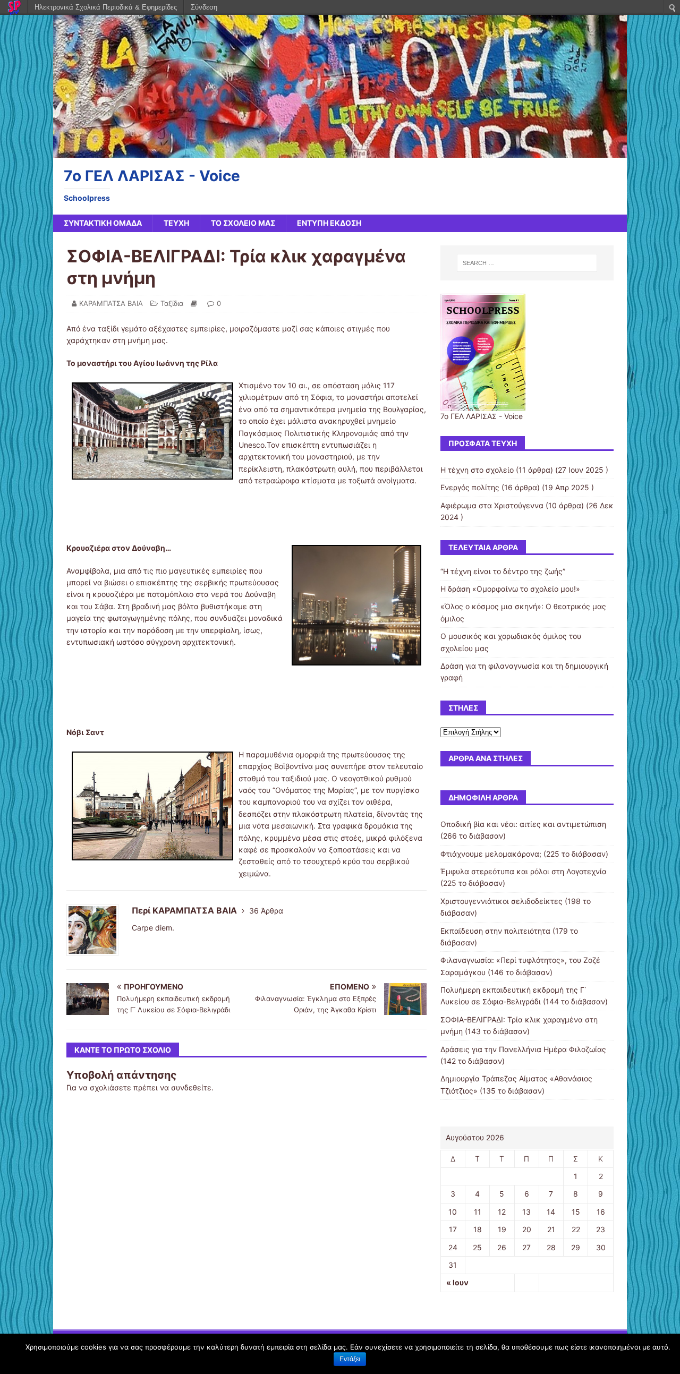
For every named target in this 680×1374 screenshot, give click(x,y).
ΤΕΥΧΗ (176, 222)
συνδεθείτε (191, 1087)
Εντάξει (349, 1359)
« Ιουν (457, 1282)
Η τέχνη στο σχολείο (477, 469)
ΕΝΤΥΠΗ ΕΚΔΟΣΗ (329, 222)
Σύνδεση (204, 7)
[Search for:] (527, 263)
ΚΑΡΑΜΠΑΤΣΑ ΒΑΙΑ (111, 303)
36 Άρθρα (266, 910)
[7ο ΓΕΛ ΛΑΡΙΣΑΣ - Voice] (340, 151)
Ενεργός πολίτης (469, 487)
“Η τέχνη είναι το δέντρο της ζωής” (502, 571)
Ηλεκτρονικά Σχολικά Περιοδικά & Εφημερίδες (106, 7)
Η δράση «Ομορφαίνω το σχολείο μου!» (510, 588)
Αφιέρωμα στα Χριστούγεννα (491, 505)
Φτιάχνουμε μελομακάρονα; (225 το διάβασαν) (524, 853)
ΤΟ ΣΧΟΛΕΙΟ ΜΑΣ (243, 222)
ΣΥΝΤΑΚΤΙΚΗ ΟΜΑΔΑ (103, 222)
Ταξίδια (171, 303)
